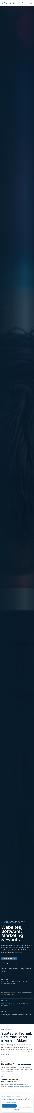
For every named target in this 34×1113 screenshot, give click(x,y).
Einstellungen (17, 1109)
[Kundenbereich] (22, 3)
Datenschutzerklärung (11, 1102)
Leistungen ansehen (9, 963)
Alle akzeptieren (9, 1105)
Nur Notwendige (24, 1105)
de (25, 3)
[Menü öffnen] (31, 3)
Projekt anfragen (8, 958)
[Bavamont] (10, 3)
